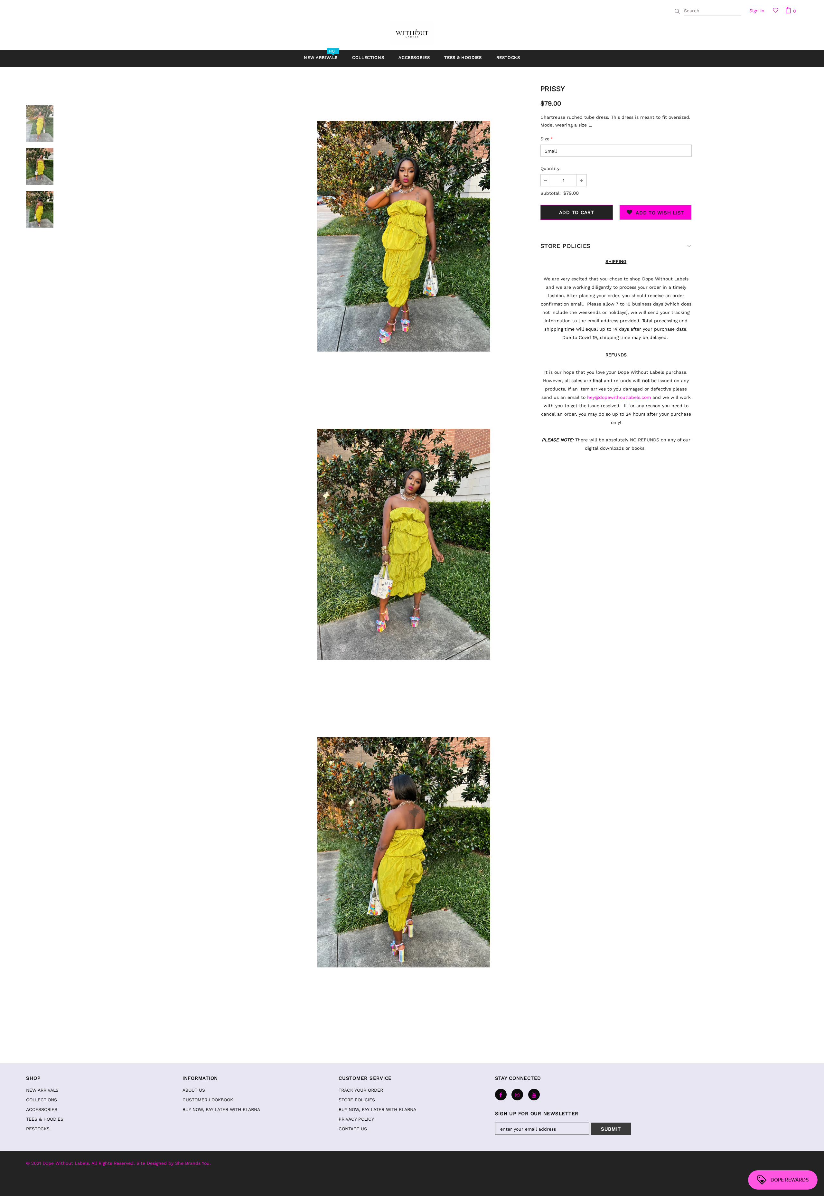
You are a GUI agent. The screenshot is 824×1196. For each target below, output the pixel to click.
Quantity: (550, 168)
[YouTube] (534, 1094)
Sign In (756, 10)
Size (546, 138)
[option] (403, 236)
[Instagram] (517, 1094)
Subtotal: (550, 193)
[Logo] (411, 33)
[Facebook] (501, 1094)
